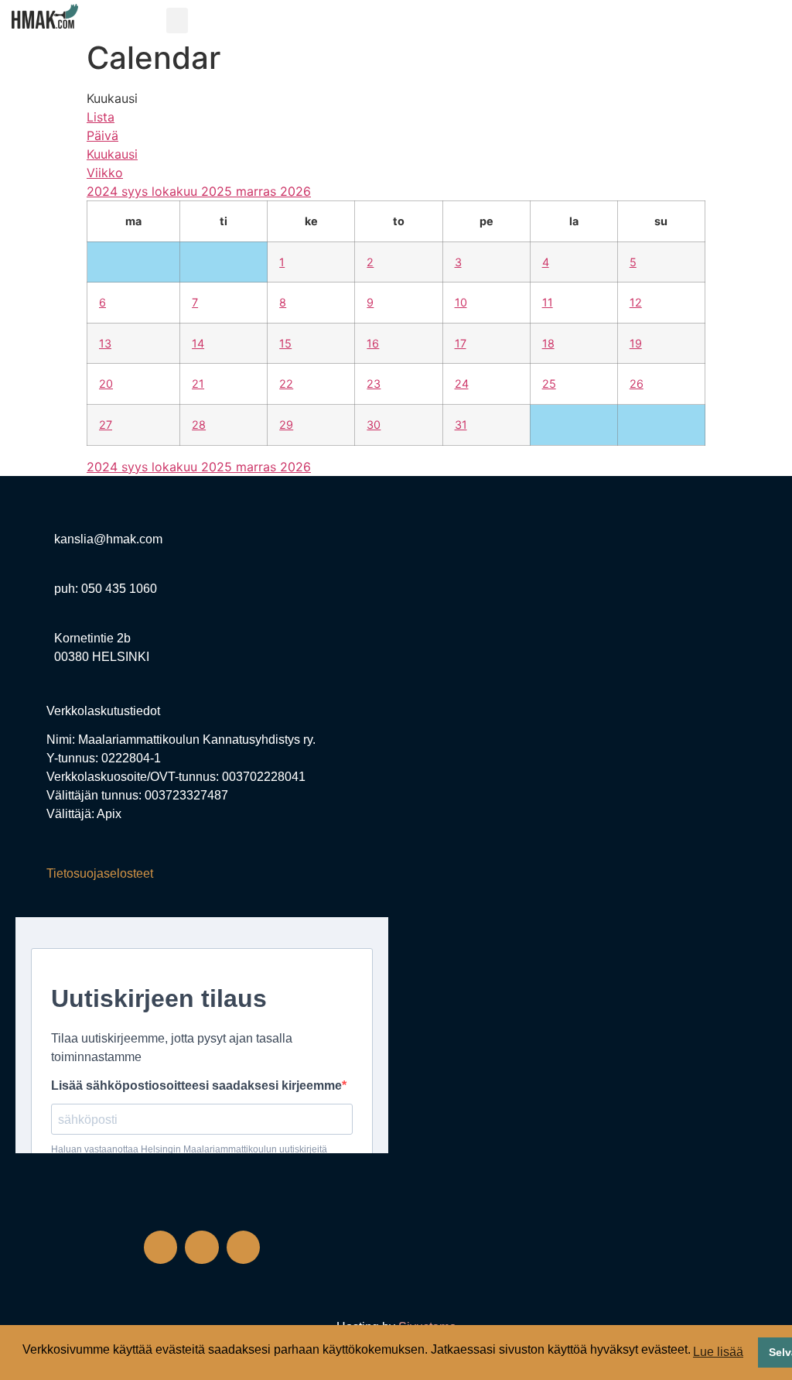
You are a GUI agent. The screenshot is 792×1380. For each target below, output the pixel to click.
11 (547, 302)
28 (199, 424)
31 (461, 424)
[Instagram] (201, 1247)
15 (285, 343)
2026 (295, 191)
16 (373, 343)
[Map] (590, 693)
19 (636, 343)
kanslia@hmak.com (108, 539)
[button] (177, 20)
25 (549, 383)
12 (636, 302)
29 (286, 424)
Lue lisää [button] (718, 1351)
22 (286, 383)
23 (374, 383)
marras (258, 191)
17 (460, 343)
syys (136, 191)
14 (198, 343)
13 (105, 343)
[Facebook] (160, 1247)
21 (198, 383)
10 (461, 302)
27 (105, 424)
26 (637, 383)
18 (548, 343)
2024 (104, 191)
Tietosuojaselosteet (99, 873)
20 (106, 383)
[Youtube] (243, 1247)
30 (374, 424)
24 (462, 383)
